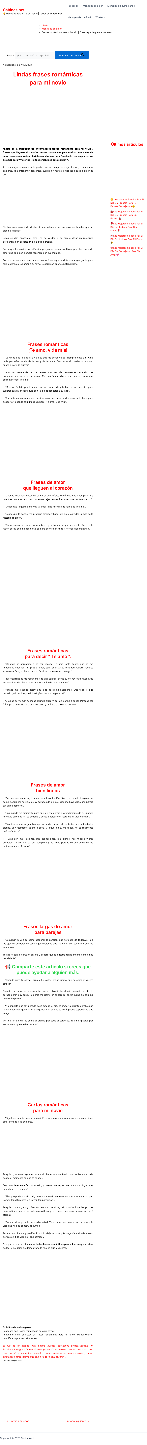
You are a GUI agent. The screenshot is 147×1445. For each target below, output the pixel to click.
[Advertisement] (48, 200)
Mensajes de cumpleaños (121, 5)
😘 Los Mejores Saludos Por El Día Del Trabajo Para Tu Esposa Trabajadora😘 (127, 203)
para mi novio (47, 82)
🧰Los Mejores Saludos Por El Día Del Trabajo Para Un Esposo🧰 (126, 215)
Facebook (73, 5)
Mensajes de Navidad (79, 17)
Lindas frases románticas (48, 74)
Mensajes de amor (93, 5)
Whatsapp (100, 17)
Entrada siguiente (77, 1421)
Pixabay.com (84, 1334)
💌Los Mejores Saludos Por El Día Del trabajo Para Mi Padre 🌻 (126, 239)
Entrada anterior (18, 1421)
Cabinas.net (14, 10)
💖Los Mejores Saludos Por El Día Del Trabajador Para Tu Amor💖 (126, 251)
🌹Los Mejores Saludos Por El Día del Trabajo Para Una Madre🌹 (126, 227)
